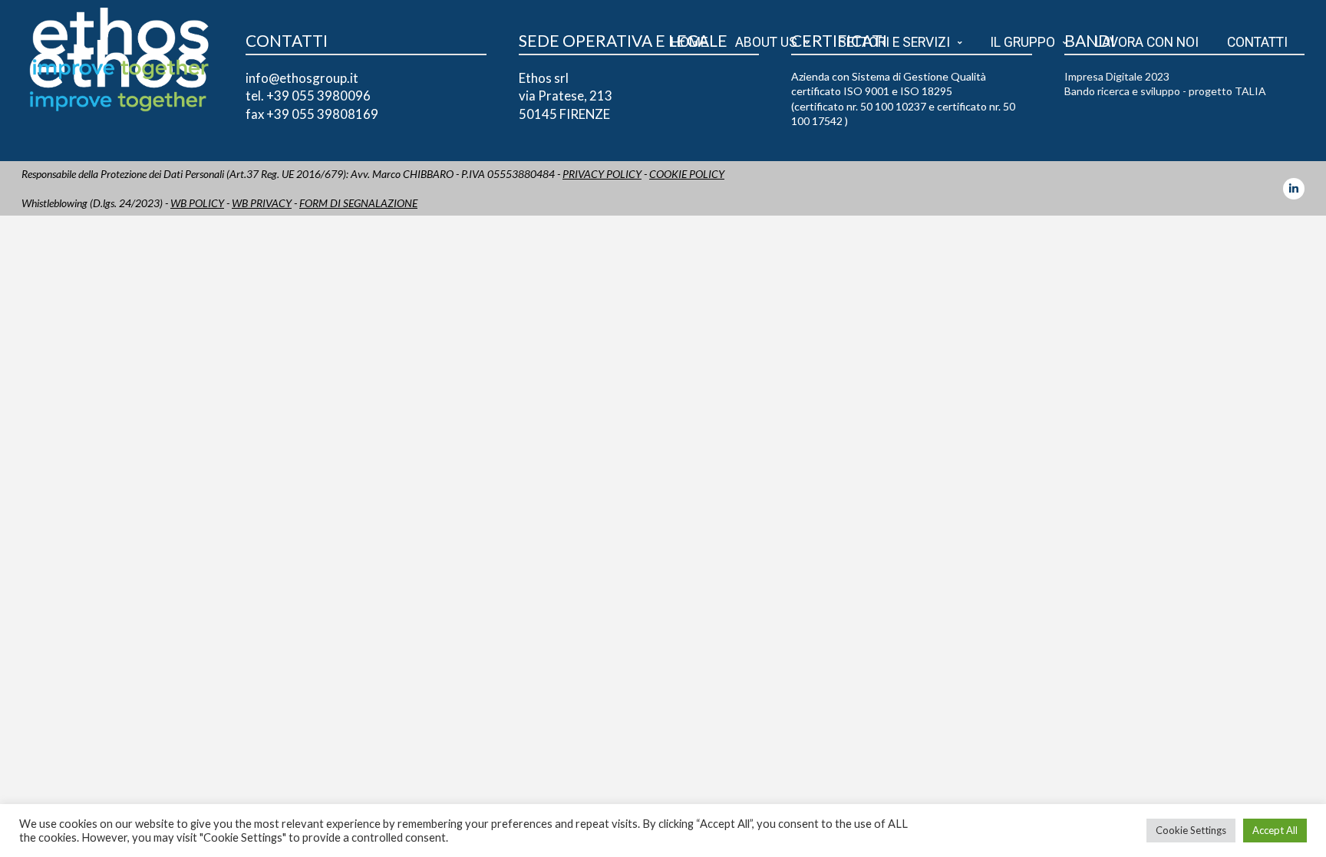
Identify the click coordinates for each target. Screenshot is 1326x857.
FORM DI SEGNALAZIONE (358, 202)
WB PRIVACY (262, 202)
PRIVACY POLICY (602, 173)
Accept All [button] (1275, 830)
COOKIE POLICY (686, 173)
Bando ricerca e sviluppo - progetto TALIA (1165, 90)
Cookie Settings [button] (1191, 830)
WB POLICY (197, 202)
